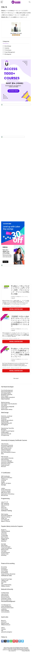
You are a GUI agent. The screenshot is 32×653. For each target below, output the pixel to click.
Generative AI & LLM (6, 433)
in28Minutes (4, 539)
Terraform (3, 491)
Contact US (13, 650)
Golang (6, 509)
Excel (7, 580)
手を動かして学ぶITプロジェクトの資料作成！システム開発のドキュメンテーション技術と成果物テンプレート (20, 353)
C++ (5, 502)
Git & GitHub (4, 393)
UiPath (2, 518)
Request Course (5, 623)
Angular (6, 396)
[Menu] (2, 2)
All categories (8, 54)
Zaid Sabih (3, 551)
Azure (5, 492)
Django (7, 397)
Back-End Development (7, 391)
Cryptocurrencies (5, 574)
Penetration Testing (6, 598)
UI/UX (2, 417)
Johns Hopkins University (7, 458)
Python (3, 408)
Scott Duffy (4, 534)
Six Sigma (8, 483)
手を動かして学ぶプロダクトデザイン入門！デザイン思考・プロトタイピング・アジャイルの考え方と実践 (20, 290)
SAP (2, 583)
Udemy (13, 296)
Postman (8, 521)
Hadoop (10, 409)
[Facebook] (2, 641)
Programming (5, 498)
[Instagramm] (8, 641)
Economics (4, 568)
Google (3, 481)
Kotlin (2, 507)
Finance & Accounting (8, 563)
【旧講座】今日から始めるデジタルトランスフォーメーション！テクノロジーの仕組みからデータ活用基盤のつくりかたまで (20, 321)
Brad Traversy (4, 536)
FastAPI (3, 432)
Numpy (7, 406)
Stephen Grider (5, 554)
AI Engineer (4, 424)
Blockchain (12, 574)
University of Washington (7, 462)
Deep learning (4, 428)
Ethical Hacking (5, 595)
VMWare (3, 586)
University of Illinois (5, 451)
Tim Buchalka (4, 535)
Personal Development (8, 601)
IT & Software (8, 50)
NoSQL (5, 405)
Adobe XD (3, 420)
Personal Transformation (7, 607)
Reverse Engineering (6, 599)
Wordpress (3, 419)
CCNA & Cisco (4, 479)
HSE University (4, 456)
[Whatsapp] (11, 641)
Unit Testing (4, 519)
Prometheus (11, 494)
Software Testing (6, 510)
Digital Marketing (5, 423)
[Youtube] (14, 641)
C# (7, 502)
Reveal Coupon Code (16, 309)
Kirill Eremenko (4, 549)
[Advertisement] (16, 201)
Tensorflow (11, 428)
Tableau (3, 580)
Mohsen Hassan (5, 538)
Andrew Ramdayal (5, 546)
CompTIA (3, 480)
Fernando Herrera (5, 552)
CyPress (8, 517)
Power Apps (9, 579)
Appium (3, 521)
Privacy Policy (25, 650)
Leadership (4, 609)
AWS (2, 492)
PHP (2, 503)
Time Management (6, 605)
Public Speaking (5, 610)
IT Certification (5, 473)
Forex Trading (4, 571)
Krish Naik (3, 544)
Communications (5, 612)
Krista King (3, 555)
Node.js (3, 397)
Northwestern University (7, 445)
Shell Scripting (7, 584)
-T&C (29, 650)
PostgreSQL (9, 394)
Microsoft (3, 466)
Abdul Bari (3, 541)
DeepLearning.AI (5, 465)
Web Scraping (4, 514)
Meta (2, 453)
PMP (2, 483)
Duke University (5, 459)
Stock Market (4, 569)
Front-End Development (7, 390)
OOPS (2, 506)
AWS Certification (5, 476)
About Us (3, 620)
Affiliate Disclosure (5, 624)
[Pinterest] (17, 641)
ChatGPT (3, 431)
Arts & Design (8, 46)
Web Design (5, 412)
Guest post (3, 622)
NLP (2, 429)
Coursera (3, 629)
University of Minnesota (7, 446)
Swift (2, 509)
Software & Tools (6, 575)
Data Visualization (12, 403)
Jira (6, 518)
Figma (7, 420)
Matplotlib (11, 406)
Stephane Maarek (5, 531)
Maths (7, 432)
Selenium (3, 517)
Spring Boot (12, 397)
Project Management (10, 52)
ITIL (5, 483)
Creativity (7, 48)
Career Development (6, 606)
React (2, 396)
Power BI (3, 579)
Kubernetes (8, 489)
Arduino (8, 586)
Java (2, 502)
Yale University (4, 443)
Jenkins (3, 488)
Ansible (8, 491)
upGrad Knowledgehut (6, 632)
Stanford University (6, 449)
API (8, 519)
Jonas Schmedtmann (6, 548)
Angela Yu (3, 529)
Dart (5, 507)
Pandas (3, 406)
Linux (2, 584)
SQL (2, 405)
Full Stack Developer (7, 387)
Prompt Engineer (10, 431)
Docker (3, 489)
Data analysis (4, 403)
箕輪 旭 (13, 298)
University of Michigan (6, 461)
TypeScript (6, 503)
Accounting (4, 567)
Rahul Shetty (4, 545)
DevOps (3, 485)
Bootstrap (6, 417)
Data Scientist (5, 399)
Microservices (4, 495)
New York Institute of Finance (8, 452)
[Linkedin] (19, 641)
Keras (4, 429)
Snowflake (3, 582)
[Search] (29, 2)
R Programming (5, 435)
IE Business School (5, 463)
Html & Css (3, 416)
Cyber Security (4, 594)
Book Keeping (4, 572)
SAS (6, 408)
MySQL (9, 393)
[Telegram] (22, 641)
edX (2, 630)
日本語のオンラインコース (21, 296)
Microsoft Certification (6, 477)
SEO (11, 423)
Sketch (11, 420)
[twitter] (5, 641)
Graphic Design (4, 421)
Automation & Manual (6, 515)
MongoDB (3, 394)
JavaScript (9, 416)
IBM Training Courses (6, 448)
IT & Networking (5, 592)
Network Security (5, 597)
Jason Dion (4, 532)
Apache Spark (4, 409)
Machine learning (5, 402)
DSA (2, 504)
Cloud (9, 492)
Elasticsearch (4, 494)
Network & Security (7, 589)
